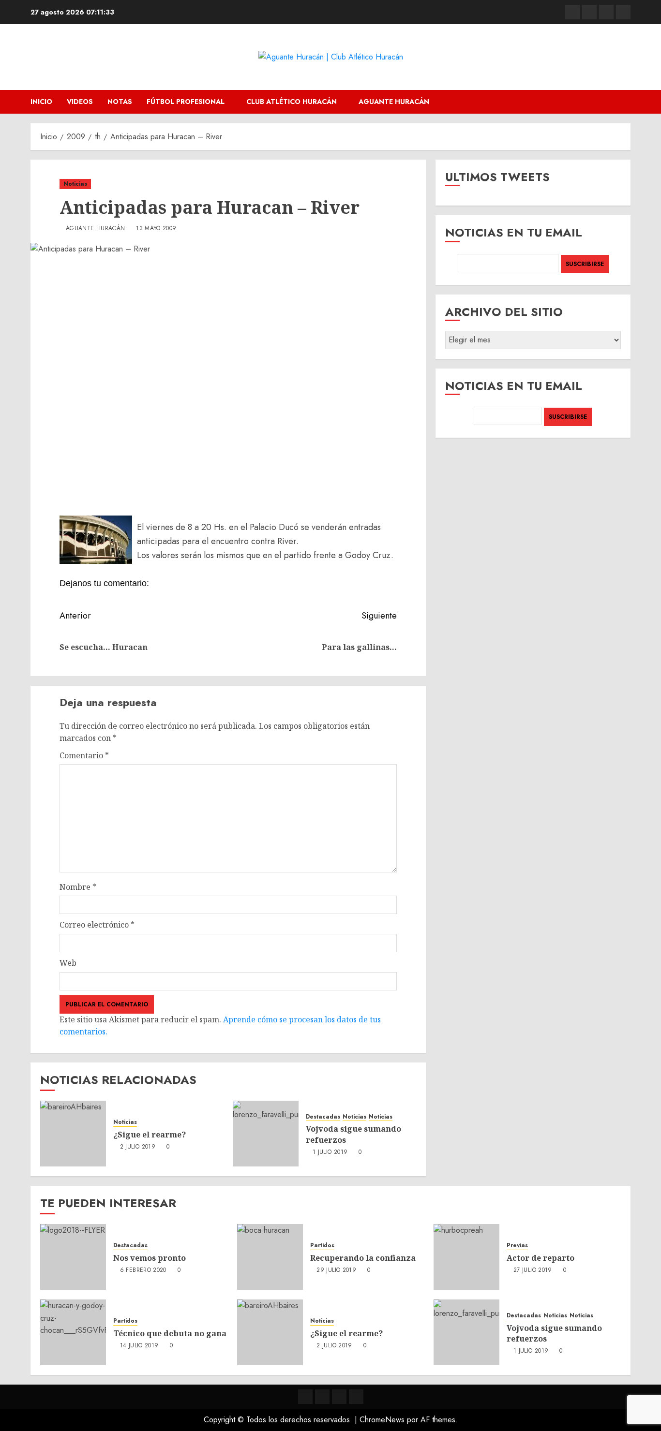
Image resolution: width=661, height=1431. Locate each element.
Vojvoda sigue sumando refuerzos (554, 1333)
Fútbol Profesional (186, 101)
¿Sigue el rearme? (149, 1134)
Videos (80, 101)
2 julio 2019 (137, 1147)
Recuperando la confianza (363, 1258)
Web (68, 963)
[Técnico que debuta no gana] (73, 1332)
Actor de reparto (540, 1258)
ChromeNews (382, 1419)
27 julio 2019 (532, 1270)
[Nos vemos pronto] (73, 1257)
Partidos (322, 1245)
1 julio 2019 (330, 1152)
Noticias (75, 183)
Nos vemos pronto (149, 1258)
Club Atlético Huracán (291, 101)
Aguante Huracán (394, 101)
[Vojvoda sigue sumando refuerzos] (266, 1133)
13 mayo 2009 (156, 229)
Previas (517, 1245)
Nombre (78, 887)
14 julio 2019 (139, 1346)
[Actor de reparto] (466, 1257)
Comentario (84, 755)
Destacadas (323, 1117)
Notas (119, 101)
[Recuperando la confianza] (270, 1257)
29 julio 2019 (336, 1270)
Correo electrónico (97, 924)
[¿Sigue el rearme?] (73, 1133)
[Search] (624, 101)
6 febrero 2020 (143, 1270)
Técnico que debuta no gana (169, 1333)
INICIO (41, 101)
